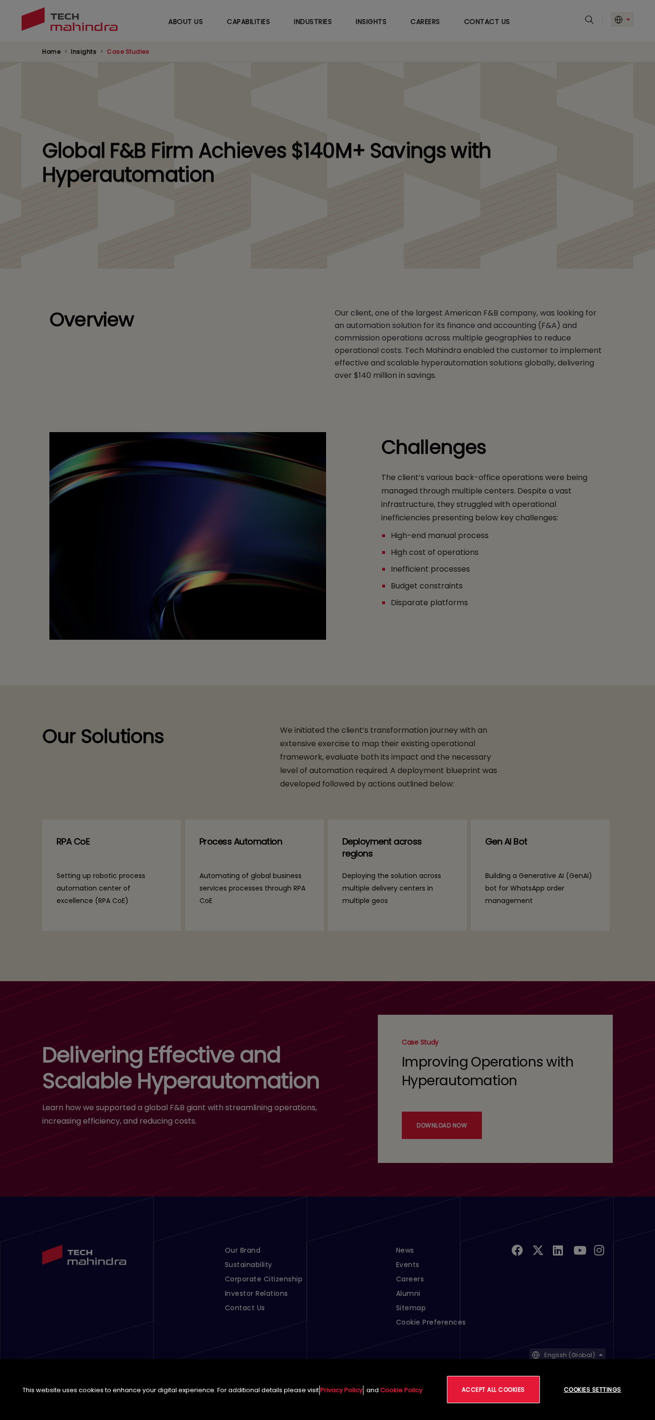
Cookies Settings (592, 1389)
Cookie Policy (401, 1390)
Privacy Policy (341, 1390)
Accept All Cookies (493, 1389)
